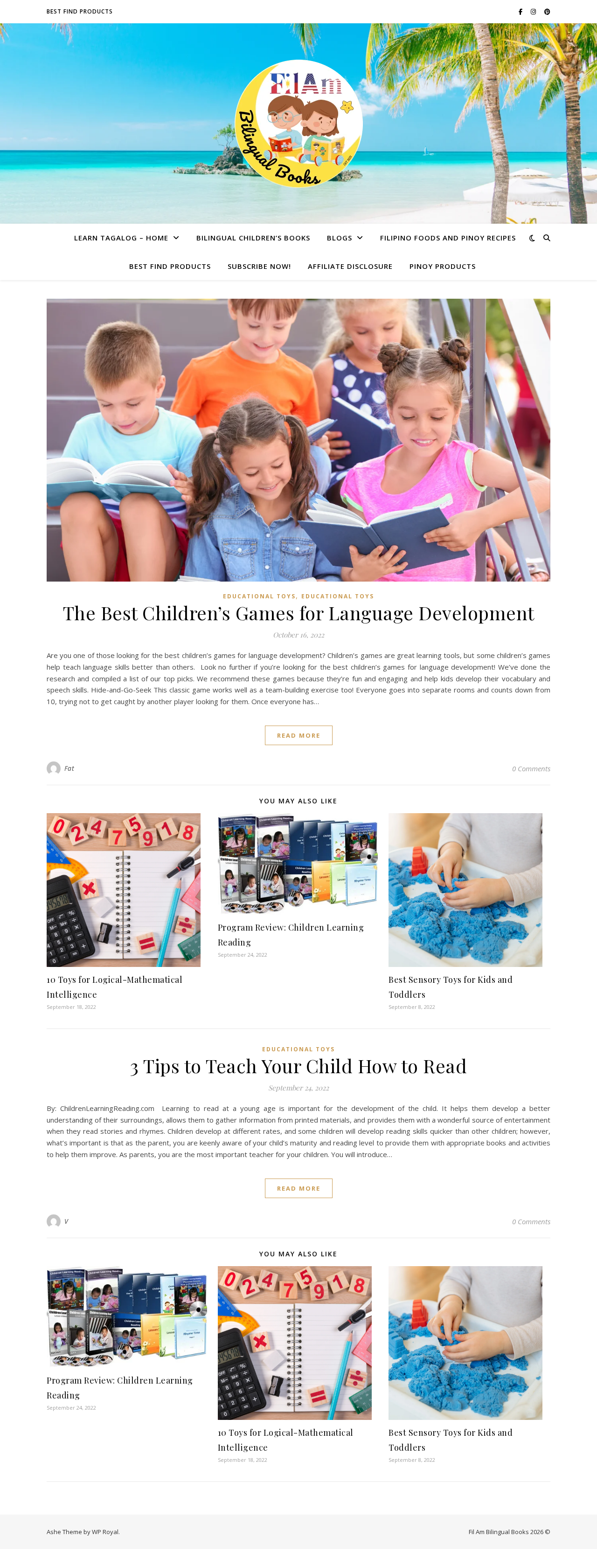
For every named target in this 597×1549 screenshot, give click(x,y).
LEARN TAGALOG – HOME (121, 237)
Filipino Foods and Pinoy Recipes (448, 237)
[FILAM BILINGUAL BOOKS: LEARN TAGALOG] (298, 124)
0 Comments (531, 768)
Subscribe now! (259, 266)
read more (298, 735)
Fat (69, 768)
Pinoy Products (443, 266)
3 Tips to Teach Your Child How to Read (298, 1065)
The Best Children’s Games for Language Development (299, 612)
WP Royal (105, 1532)
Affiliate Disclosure (350, 266)
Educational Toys (259, 596)
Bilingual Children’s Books (253, 237)
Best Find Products (80, 11)
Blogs (339, 237)
